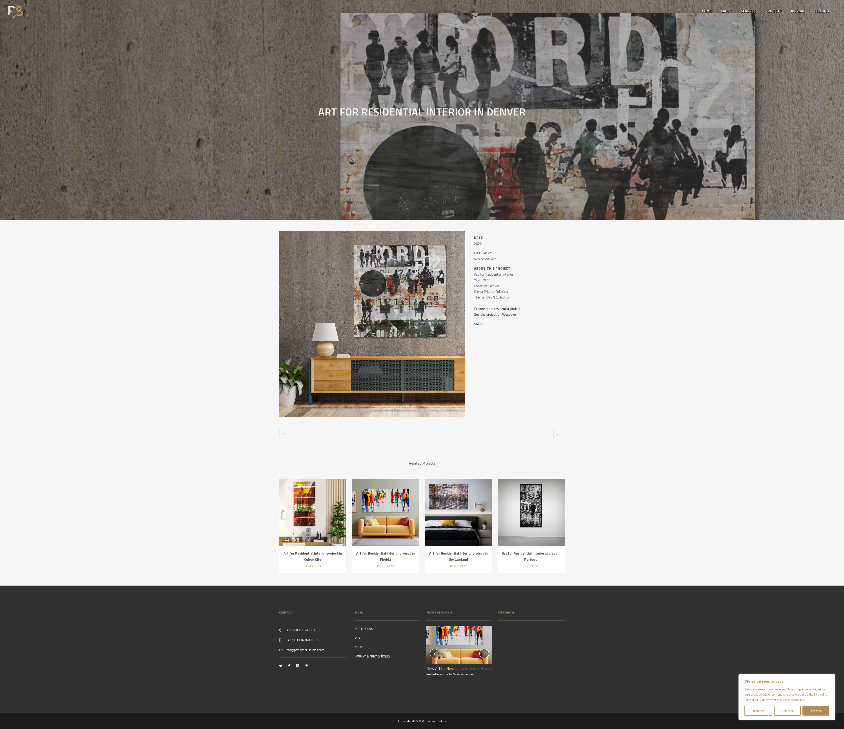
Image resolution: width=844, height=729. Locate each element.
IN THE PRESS (364, 628)
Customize (758, 710)
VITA (357, 638)
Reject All (787, 710)
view (312, 511)
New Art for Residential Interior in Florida (459, 668)
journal (444, 674)
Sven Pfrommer (463, 674)
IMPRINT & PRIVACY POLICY (372, 656)
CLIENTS (360, 647)
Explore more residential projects (498, 308)
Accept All (815, 710)
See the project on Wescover (495, 314)
